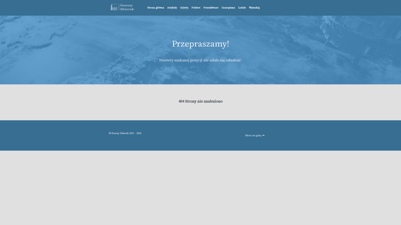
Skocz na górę (253, 135)
